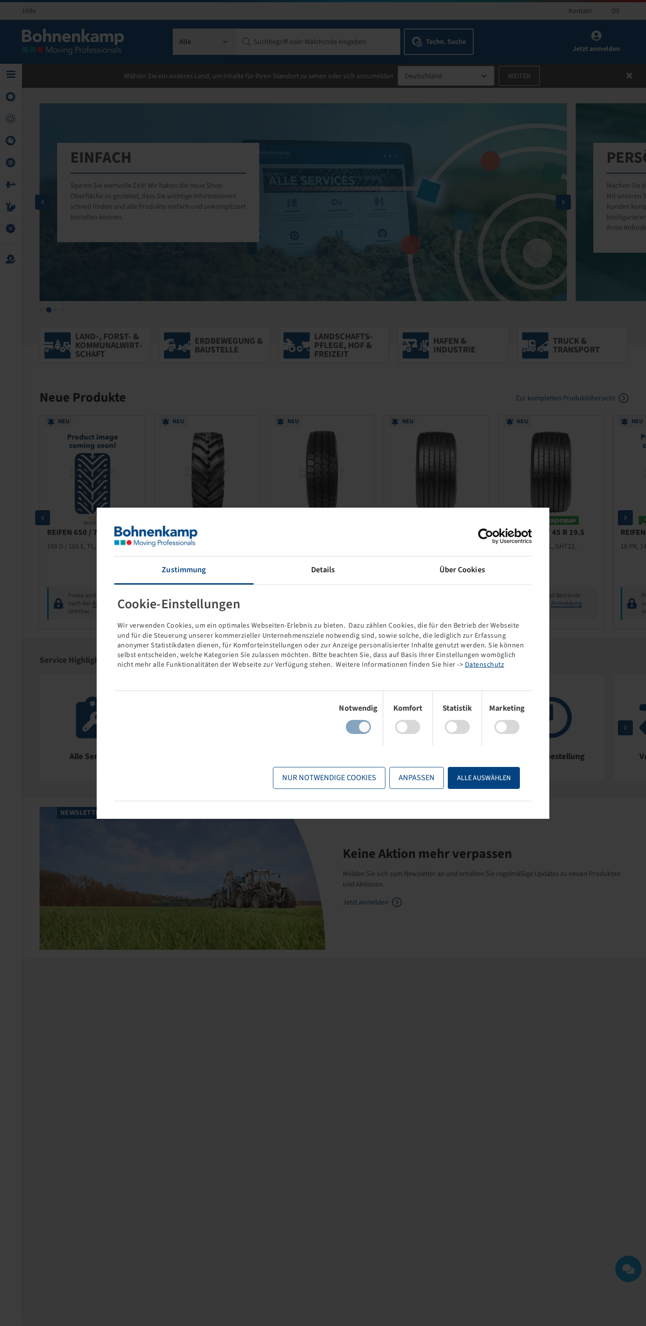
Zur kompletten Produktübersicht (565, 398)
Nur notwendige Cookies (329, 777)
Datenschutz (484, 664)
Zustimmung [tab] (184, 569)
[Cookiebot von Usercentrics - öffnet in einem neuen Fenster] (493, 536)
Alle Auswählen (484, 778)
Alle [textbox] (185, 42)
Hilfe (29, 11)
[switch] (407, 727)
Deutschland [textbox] (423, 76)
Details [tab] (323, 569)
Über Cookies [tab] (462, 569)
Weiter (519, 76)
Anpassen (417, 777)
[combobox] (204, 42)
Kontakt (580, 11)
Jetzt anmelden (365, 902)
